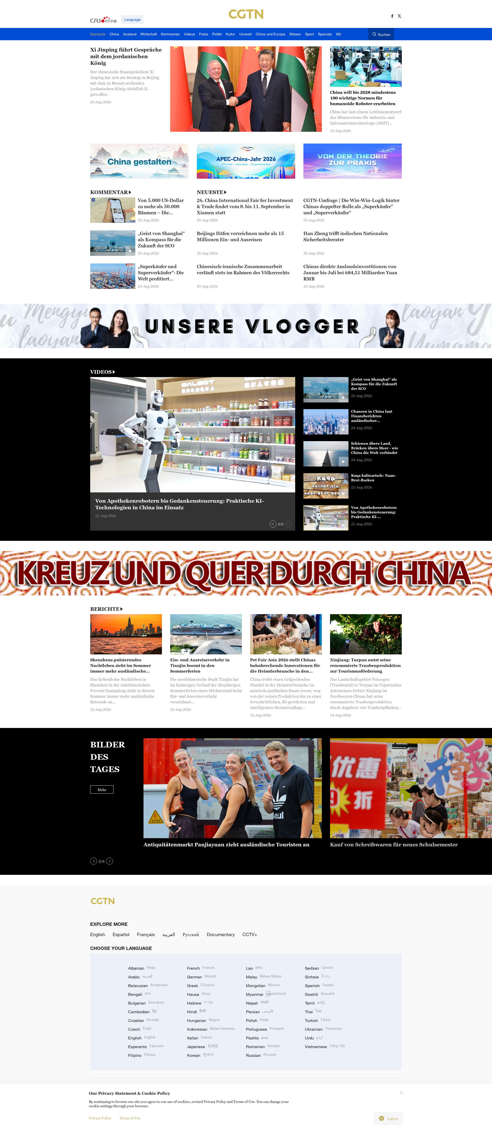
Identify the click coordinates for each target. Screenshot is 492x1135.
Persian (259, 1011)
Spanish (319, 985)
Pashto (257, 1037)
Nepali (257, 1003)
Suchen (384, 34)
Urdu (314, 1037)
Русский (191, 934)
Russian (261, 1055)
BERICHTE (104, 609)
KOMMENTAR (109, 192)
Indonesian (211, 1029)
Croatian (143, 1020)
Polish (257, 1020)
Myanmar (266, 994)
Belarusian (147, 985)
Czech (139, 1029)
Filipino (142, 1055)
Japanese (202, 1046)
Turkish (318, 1020)
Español (121, 934)
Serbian (319, 968)
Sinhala (318, 976)
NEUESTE (210, 192)
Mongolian (263, 985)
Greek (200, 985)
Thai (313, 1011)
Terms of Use (130, 1118)
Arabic (140, 976)
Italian (199, 1037)
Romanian (262, 1046)
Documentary (221, 934)
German (201, 976)
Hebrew (200, 1003)
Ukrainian (323, 1029)
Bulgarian (146, 1003)
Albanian (141, 968)
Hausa (198, 994)
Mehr (102, 789)
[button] (273, 524)
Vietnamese (325, 1046)
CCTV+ (249, 934)
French (200, 968)
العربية (168, 934)
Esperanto (146, 1046)
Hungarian (203, 1020)
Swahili (320, 994)
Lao (254, 968)
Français (146, 934)
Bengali (139, 994)
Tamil (315, 1003)
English (97, 934)
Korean (200, 1055)
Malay (264, 976)
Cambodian (142, 1011)
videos (101, 372)
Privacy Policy (100, 1118)
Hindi (196, 1011)
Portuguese (265, 1029)
